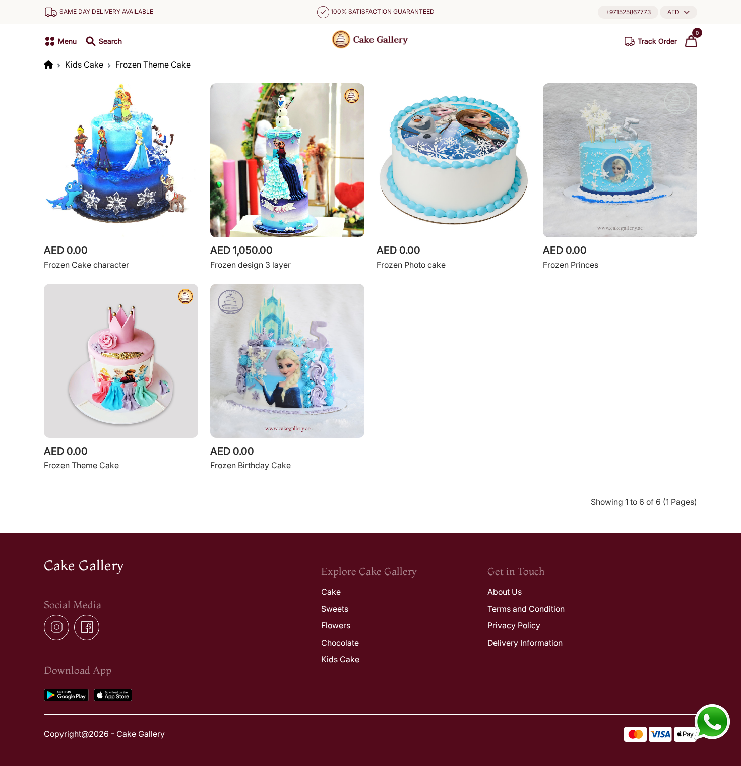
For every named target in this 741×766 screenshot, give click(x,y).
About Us (504, 592)
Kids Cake (84, 64)
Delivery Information (525, 642)
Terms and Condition (526, 609)
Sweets (334, 609)
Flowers (335, 625)
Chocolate (340, 642)
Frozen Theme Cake (153, 64)
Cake (331, 592)
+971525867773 (628, 12)
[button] (678, 12)
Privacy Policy (513, 625)
